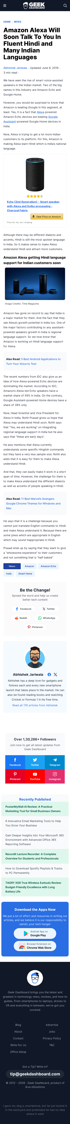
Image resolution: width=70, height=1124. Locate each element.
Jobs (52, 1031)
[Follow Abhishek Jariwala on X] (55, 674)
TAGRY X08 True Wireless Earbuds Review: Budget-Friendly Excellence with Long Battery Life (33, 887)
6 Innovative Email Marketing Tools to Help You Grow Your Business (33, 823)
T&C (52, 1045)
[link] (49, 674)
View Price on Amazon (48, 216)
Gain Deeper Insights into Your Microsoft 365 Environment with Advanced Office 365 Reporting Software (34, 840)
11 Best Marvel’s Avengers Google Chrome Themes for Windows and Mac (33, 503)
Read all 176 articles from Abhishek (35, 705)
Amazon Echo (48, 566)
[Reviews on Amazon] (35, 196)
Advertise (52, 1024)
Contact (18, 1038)
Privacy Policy (52, 1038)
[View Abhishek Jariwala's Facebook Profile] (49, 674)
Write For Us (18, 1045)
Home (7, 21)
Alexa (40, 112)
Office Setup (18, 1051)
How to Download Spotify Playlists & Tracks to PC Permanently (33, 870)
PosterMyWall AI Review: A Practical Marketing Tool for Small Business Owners (33, 809)
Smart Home (25, 573)
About (18, 1031)
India (9, 573)
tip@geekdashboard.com (35, 1074)
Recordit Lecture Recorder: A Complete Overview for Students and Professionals (32, 856)
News (17, 21)
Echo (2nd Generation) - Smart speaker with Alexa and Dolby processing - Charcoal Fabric (33, 206)
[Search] (65, 5)
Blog (18, 1024)
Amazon (29, 566)
